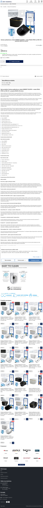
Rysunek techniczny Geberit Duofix (6, 137)
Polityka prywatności (4, 478)
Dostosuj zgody (21, 260)
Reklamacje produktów (4, 476)
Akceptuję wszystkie (35, 260)
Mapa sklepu (3, 506)
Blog (1, 470)
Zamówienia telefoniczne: (8, 4)
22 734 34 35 (4, 499)
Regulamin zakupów (4, 472)
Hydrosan (6, 45)
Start (1, 6)
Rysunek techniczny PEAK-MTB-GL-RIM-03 (8, 177)
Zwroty (2, 474)
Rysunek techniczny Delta (5, 155)
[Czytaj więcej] (21, 464)
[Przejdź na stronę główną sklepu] (6, 1)
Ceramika (4, 6)
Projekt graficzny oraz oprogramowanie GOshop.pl (34, 506)
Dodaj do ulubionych (5, 76)
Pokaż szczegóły (36, 256)
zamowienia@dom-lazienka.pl (7, 497)
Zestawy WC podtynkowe (11, 6)
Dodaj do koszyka (15, 61)
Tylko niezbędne (8, 260)
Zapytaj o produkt (39, 76)
